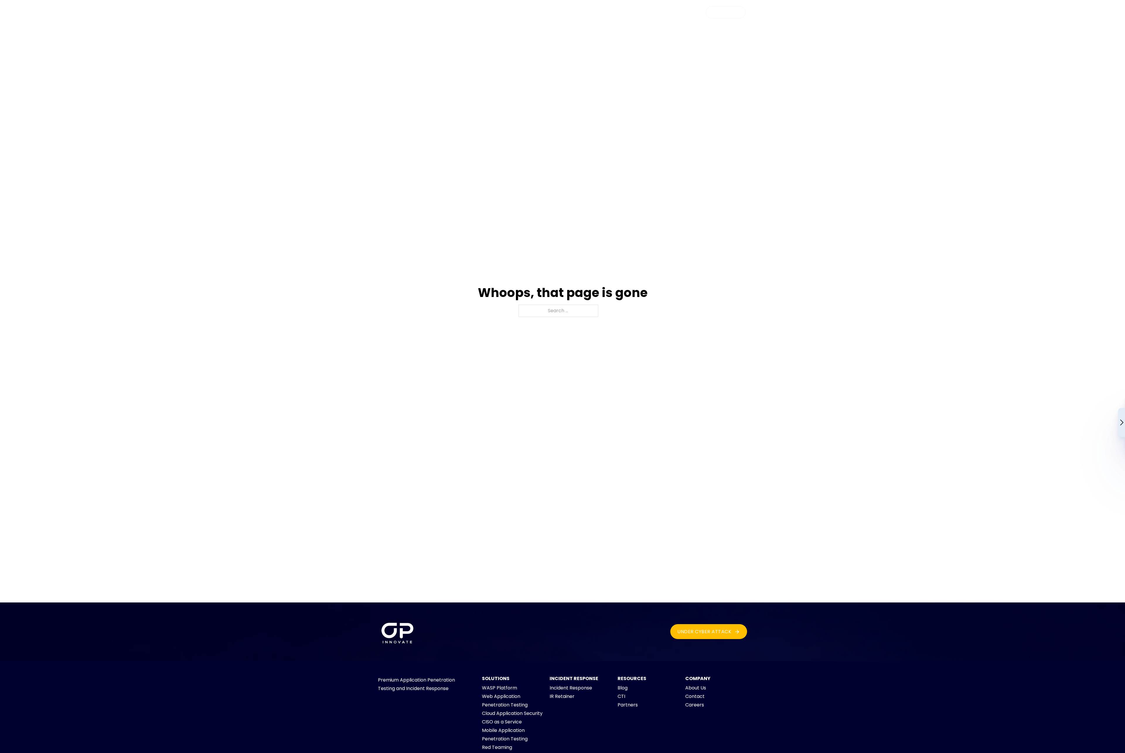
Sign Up (721, 12)
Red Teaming (497, 747)
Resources (600, 13)
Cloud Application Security (512, 713)
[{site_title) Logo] (398, 631)
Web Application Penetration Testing (505, 700)
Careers (694, 704)
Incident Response (571, 687)
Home (481, 13)
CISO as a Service (502, 721)
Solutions (563, 13)
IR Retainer (562, 696)
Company (639, 13)
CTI (621, 696)
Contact (695, 696)
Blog (623, 687)
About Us (695, 687)
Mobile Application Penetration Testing (505, 734)
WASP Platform (519, 13)
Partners (628, 704)
